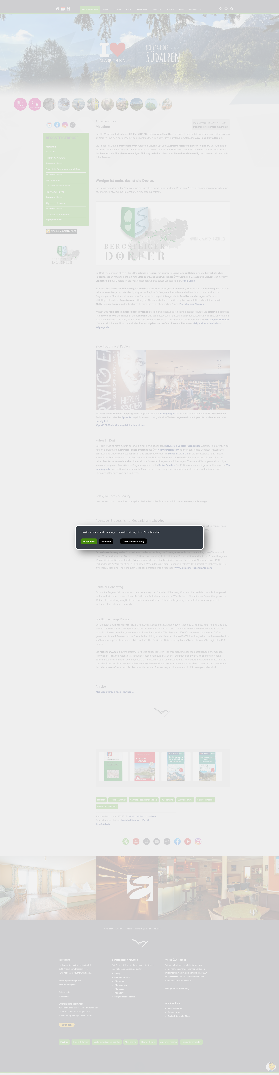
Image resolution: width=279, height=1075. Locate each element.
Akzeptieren (89, 541)
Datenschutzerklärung (133, 541)
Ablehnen (106, 541)
